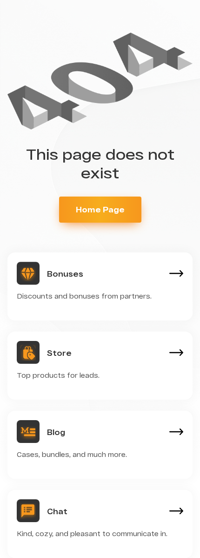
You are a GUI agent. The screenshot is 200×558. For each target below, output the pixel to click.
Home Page (100, 209)
